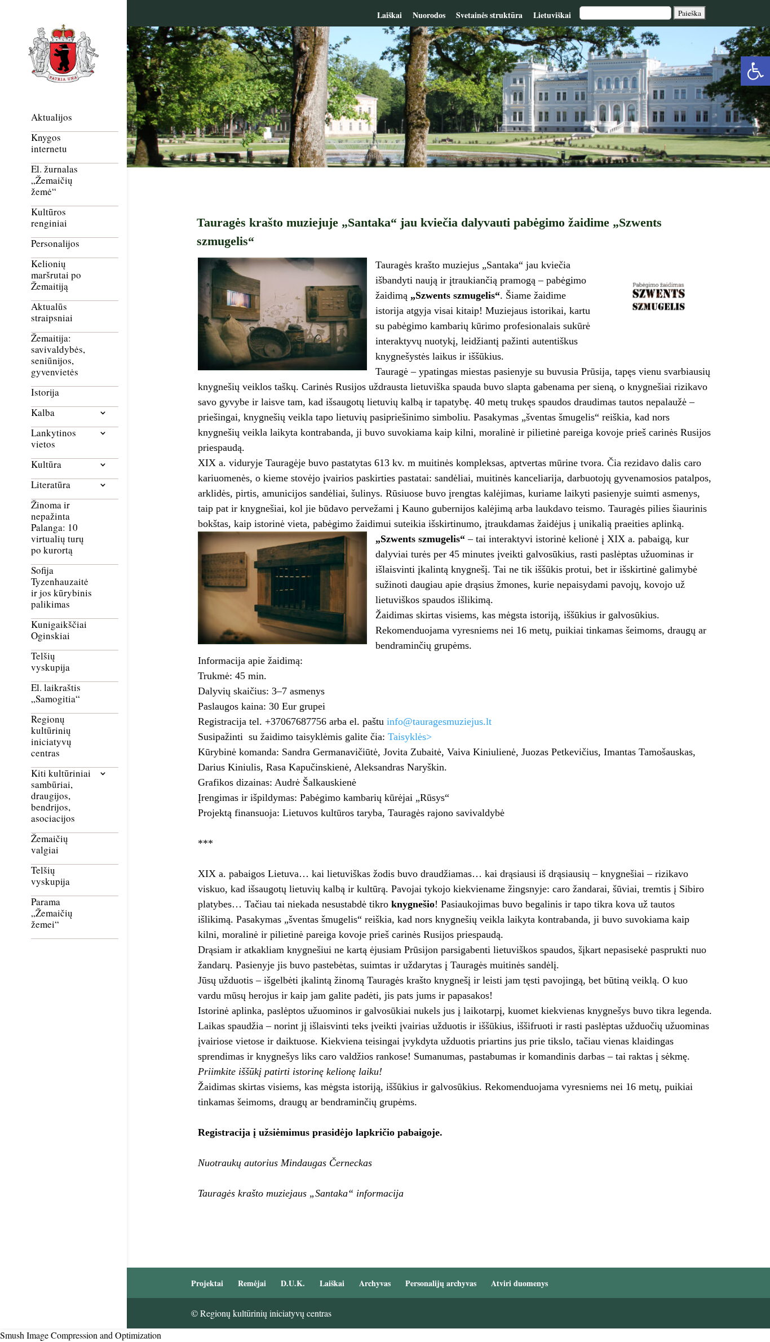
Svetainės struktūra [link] (489, 15)
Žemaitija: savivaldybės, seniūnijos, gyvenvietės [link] (58, 355)
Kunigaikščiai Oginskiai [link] (59, 630)
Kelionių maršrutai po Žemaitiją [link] (56, 275)
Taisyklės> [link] (410, 736)
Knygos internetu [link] (49, 143)
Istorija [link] (45, 392)
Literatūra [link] (50, 485)
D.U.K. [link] (293, 1283)
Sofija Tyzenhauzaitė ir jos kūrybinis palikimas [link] (61, 587)
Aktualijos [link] (51, 117)
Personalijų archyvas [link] (440, 1283)
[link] (755, 71)
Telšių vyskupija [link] (50, 662)
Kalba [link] (43, 413)
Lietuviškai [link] (552, 15)
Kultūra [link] (46, 465)
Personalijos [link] (55, 244)
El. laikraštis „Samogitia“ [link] (56, 693)
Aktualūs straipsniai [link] (52, 312)
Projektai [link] (207, 1283)
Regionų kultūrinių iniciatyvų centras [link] (51, 736)
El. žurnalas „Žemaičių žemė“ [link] (54, 180)
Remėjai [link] (252, 1283)
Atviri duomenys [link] (519, 1283)
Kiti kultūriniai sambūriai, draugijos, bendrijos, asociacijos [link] (61, 796)
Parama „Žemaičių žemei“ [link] (52, 913)
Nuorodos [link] (429, 15)
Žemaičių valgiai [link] (49, 844)
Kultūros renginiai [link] (49, 217)
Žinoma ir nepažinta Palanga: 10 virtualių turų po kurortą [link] (57, 527)
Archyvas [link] (375, 1283)
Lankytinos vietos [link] (53, 438)
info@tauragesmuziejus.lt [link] (439, 721)
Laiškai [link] (389, 15)
